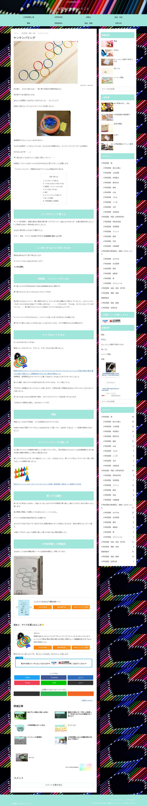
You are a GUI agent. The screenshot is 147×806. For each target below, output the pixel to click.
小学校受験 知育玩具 (109, 308)
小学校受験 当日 (109, 207)
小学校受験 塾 (108, 278)
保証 (46, 192)
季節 (102, 335)
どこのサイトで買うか (52, 180)
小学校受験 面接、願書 (110, 303)
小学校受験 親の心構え (112, 168)
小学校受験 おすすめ (111, 259)
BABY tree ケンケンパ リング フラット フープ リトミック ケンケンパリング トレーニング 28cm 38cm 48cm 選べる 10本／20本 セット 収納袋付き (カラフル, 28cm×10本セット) (53, 372)
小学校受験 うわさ (110, 197)
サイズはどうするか (51, 189)
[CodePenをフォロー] (27, 693)
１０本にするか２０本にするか (54, 183)
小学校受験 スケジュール (112, 283)
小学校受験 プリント (111, 231)
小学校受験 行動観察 (111, 246)
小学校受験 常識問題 (111, 226)
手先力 (103, 339)
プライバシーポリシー (117, 800)
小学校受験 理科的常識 (112, 222)
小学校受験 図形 (109, 236)
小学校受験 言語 (109, 241)
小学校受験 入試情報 (111, 173)
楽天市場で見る (62, 607)
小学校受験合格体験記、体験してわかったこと (117, 252)
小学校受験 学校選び (111, 178)
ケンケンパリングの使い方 (53, 195)
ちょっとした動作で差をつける (112, 344)
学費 (102, 359)
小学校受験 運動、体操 (110, 293)
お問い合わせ (130, 800)
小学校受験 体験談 (110, 273)
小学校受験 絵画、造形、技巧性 (113, 288)
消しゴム (104, 349)
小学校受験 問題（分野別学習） (113, 217)
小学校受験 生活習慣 (111, 264)
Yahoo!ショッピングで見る (81, 607)
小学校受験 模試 (109, 268)
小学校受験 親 (106, 163)
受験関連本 (105, 298)
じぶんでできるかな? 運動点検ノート (47, 601)
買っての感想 (49, 198)
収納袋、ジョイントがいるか (54, 186)
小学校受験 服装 (109, 187)
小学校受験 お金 (109, 192)
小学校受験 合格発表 (111, 212)
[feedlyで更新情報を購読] (54, 693)
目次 (51, 176)
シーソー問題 (106, 354)
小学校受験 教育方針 (111, 182)
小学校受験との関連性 (52, 201)
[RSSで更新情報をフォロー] (81, 693)
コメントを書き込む (53, 785)
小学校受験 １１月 (110, 202)
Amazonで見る (43, 607)
